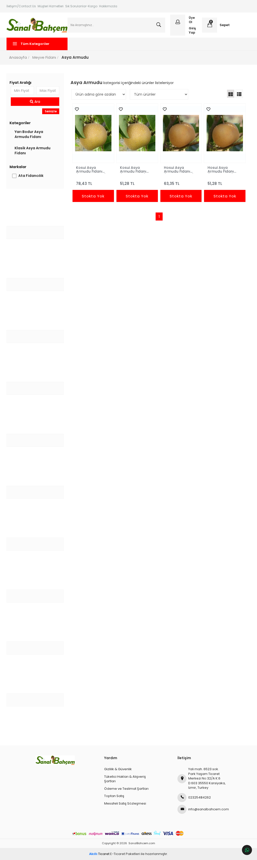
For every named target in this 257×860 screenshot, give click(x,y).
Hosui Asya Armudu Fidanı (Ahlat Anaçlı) (221, 169)
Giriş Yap (192, 30)
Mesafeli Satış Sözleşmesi (125, 803)
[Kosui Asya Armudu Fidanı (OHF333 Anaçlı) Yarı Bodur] (93, 133)
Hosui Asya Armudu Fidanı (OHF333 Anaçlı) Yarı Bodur (179, 169)
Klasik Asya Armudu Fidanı (32, 151)
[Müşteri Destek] (247, 850)
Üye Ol (192, 20)
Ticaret (99, 853)
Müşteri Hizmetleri (50, 6)
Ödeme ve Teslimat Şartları (126, 788)
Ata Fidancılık (30, 175)
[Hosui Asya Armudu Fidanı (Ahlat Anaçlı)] (224, 133)
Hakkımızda (108, 6)
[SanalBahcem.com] (37, 25)
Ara (36, 101)
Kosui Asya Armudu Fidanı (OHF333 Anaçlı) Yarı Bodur (91, 169)
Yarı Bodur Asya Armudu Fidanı (29, 134)
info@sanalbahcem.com (207, 809)
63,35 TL (171, 183)
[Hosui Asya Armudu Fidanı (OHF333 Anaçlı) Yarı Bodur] (181, 133)
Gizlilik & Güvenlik (118, 769)
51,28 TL (127, 183)
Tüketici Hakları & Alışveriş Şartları (125, 779)
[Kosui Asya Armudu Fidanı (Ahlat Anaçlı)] (137, 133)
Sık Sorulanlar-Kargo (81, 6)
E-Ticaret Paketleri (125, 853)
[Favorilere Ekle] (75, 109)
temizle (51, 111)
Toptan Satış (114, 796)
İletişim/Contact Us (21, 6)
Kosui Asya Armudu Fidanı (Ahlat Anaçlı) (133, 169)
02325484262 (199, 797)
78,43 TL (84, 183)
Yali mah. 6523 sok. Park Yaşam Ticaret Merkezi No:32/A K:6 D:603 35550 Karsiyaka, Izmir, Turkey (207, 778)
